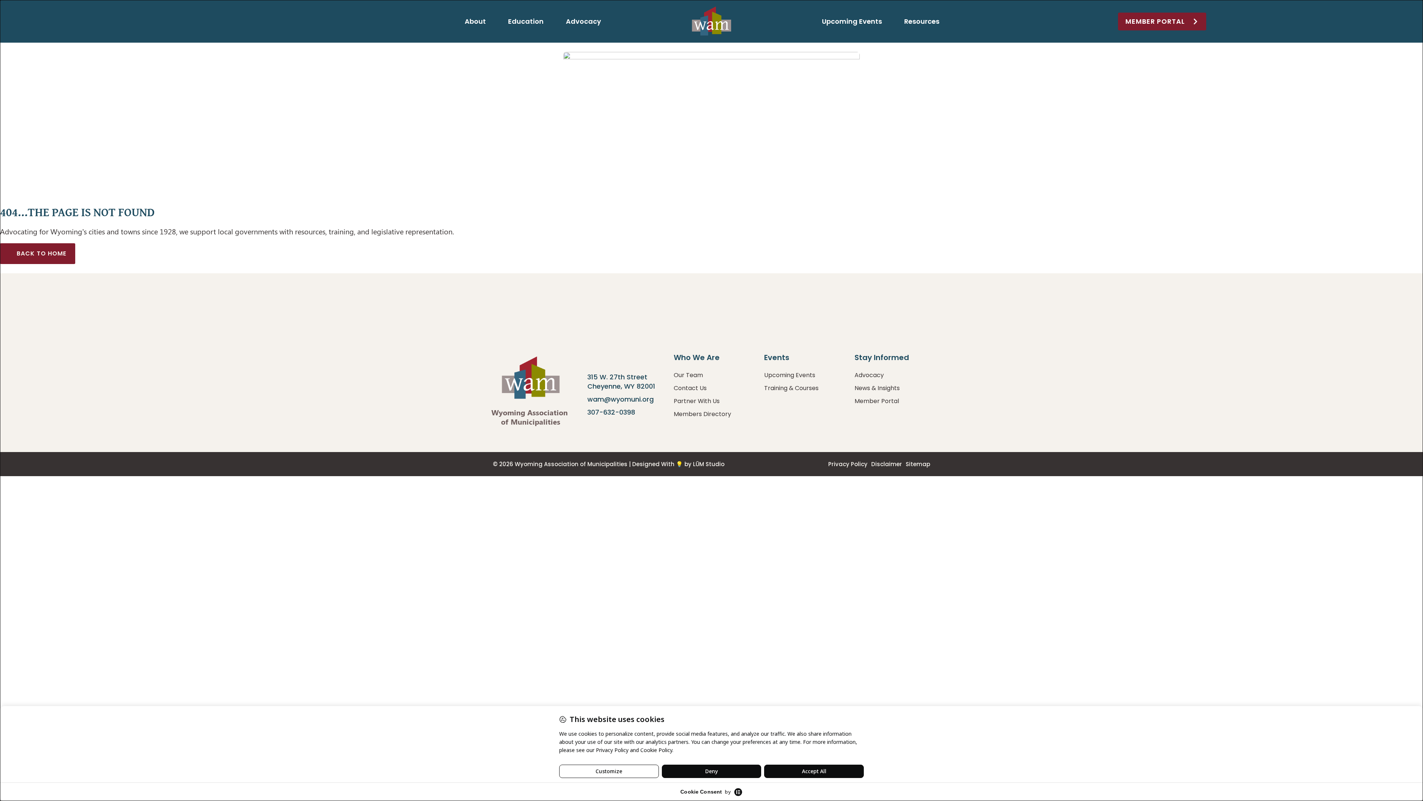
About (475, 21)
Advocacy (583, 21)
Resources (921, 21)
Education (526, 21)
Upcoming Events (852, 21)
